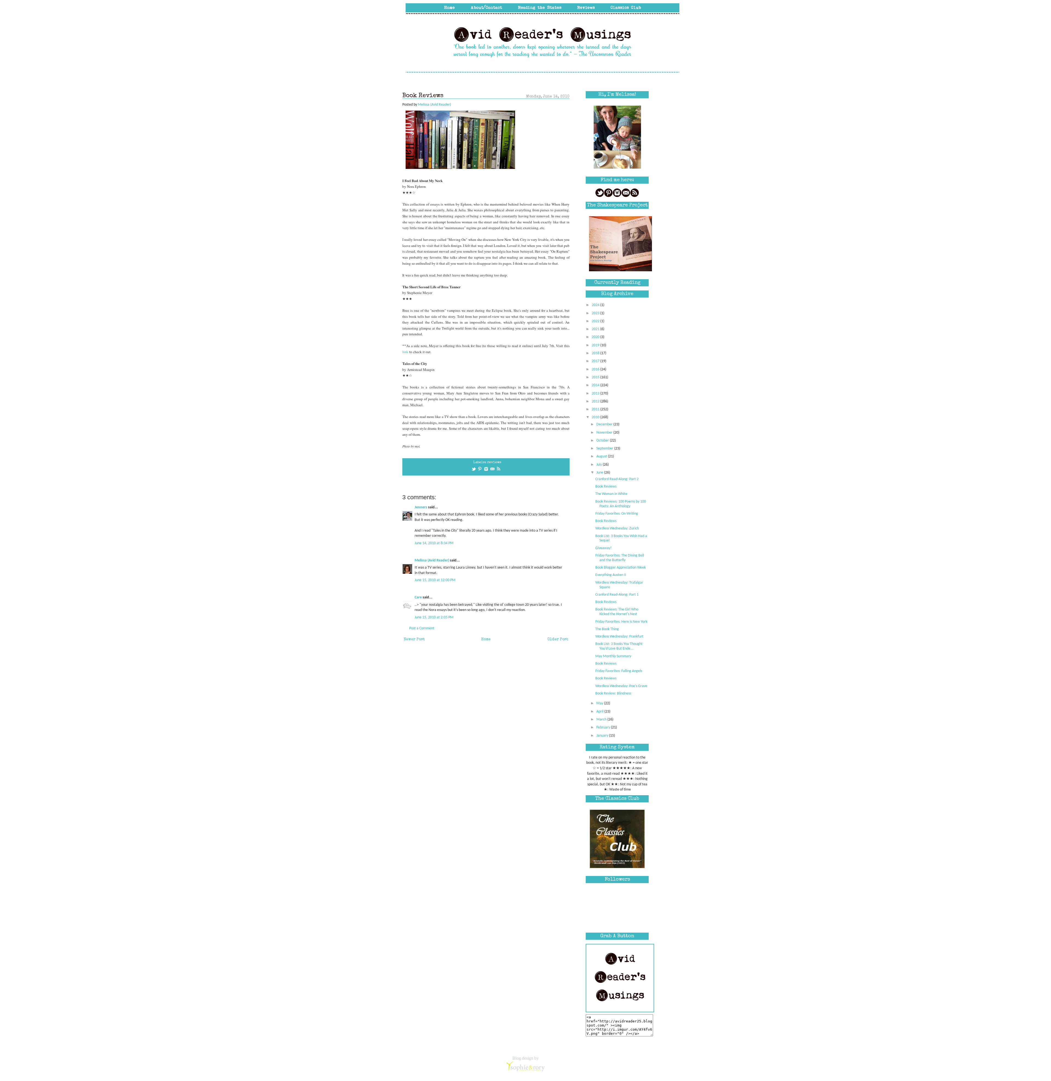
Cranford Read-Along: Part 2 (617, 479)
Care (418, 597)
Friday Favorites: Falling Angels (618, 671)
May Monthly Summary (613, 656)
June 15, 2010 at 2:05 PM (434, 617)
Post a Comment (421, 628)
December (604, 424)
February (603, 727)
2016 (596, 369)
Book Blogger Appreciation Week (620, 568)
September (605, 448)
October (603, 441)
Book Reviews (605, 487)
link (405, 351)
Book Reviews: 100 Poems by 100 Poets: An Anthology (620, 504)
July (599, 465)
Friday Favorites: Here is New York (621, 622)
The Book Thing (607, 629)
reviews (494, 462)
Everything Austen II (610, 575)
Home (486, 639)
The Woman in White (611, 494)
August (602, 456)
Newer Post (414, 639)
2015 (596, 377)
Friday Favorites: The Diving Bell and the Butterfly (619, 558)
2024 (596, 305)
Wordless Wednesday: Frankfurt (619, 637)
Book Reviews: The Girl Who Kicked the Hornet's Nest (616, 611)
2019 (596, 345)
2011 (596, 409)
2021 (596, 329)
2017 (596, 361)
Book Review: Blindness (613, 693)
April (600, 712)
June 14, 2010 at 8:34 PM (434, 543)
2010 (596, 417)
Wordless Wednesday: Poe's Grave (621, 686)
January (602, 736)
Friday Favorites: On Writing (616, 514)
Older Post (557, 639)
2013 (596, 393)
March (601, 719)
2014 (596, 385)
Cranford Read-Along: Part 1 (617, 595)
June (600, 473)
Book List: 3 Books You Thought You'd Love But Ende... (619, 646)
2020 (596, 337)
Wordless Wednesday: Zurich (617, 528)
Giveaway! (603, 548)
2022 (596, 321)
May (600, 703)
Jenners (421, 507)
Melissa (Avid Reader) (432, 560)
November (604, 433)
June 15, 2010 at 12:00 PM (435, 580)
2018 (596, 353)
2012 (596, 401)
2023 (596, 313)
